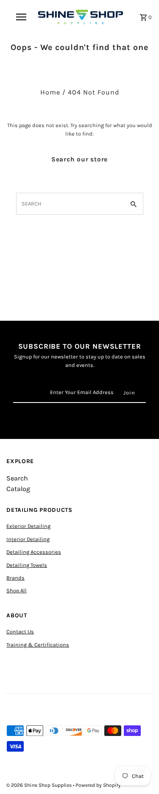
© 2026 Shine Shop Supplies (39, 785)
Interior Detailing (28, 539)
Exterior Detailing (28, 526)
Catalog (18, 489)
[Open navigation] (21, 17)
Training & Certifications (37, 644)
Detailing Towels (26, 565)
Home (50, 92)
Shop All (16, 590)
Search (17, 478)
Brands (15, 578)
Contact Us (20, 631)
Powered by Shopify (98, 785)
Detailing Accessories (33, 552)
